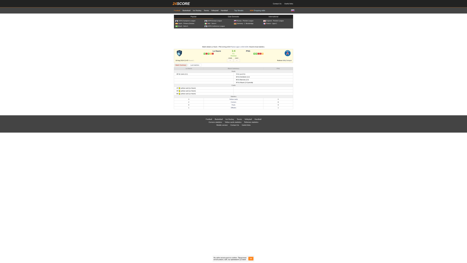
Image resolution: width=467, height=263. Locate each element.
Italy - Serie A (212, 23)
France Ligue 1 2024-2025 (239, 47)
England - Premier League (275, 21)
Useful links (288, 4)
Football (177, 10)
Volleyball (214, 10)
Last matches (194, 65)
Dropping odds (257, 10)
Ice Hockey (197, 10)
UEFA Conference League (216, 26)
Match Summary (180, 65)
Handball (224, 10)
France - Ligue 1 (271, 23)
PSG (248, 51)
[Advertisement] (233, 37)
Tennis (206, 10)
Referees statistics (251, 122)
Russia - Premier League (245, 21)
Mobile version (222, 125)
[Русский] (292, 10)
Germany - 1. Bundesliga (245, 23)
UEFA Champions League (186, 21)
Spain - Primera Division (186, 23)
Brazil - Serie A (183, 26)
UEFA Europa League (215, 21)
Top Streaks (238, 10)
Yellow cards (233, 99)
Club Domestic (233, 17)
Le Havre (217, 51)
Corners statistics (215, 122)
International (273, 17)
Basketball (186, 10)
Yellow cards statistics (233, 122)
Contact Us (277, 4)
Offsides (233, 108)
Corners (233, 102)
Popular (194, 17)
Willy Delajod (287, 60)
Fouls (233, 105)
